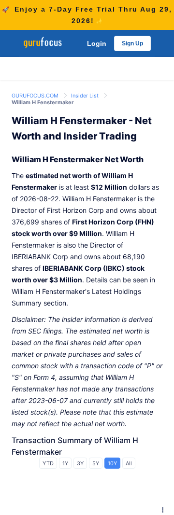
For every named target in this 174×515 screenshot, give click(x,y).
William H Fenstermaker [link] (43, 102)
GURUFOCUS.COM (36, 95)
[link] (36, 95)
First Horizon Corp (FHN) (113, 222)
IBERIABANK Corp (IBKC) (84, 268)
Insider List (85, 95)
